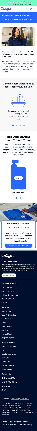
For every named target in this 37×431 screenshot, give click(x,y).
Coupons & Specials (8, 338)
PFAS (3, 350)
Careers (8, 386)
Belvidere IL (15, 399)
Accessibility (6, 427)
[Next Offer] (34, 3)
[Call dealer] (27, 8)
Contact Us (9, 378)
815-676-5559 (10, 382)
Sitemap (29, 425)
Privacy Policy (6, 425)
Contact (4, 302)
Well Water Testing (8, 319)
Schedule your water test (18, 246)
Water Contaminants (9, 346)
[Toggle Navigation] (34, 9)
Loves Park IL (24, 399)
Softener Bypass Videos (10, 295)
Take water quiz (9, 275)
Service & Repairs (7, 291)
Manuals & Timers (8, 299)
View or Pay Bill (7, 287)
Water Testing (6, 311)
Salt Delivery (6, 330)
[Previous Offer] (2, 3)
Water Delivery (7, 326)
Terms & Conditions (19, 425)
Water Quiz (5, 323)
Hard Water (5, 358)
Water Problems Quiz (9, 315)
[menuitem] (30, 9)
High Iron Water (7, 369)
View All (18, 178)
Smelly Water (6, 362)
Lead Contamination (9, 354)
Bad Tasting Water (8, 365)
